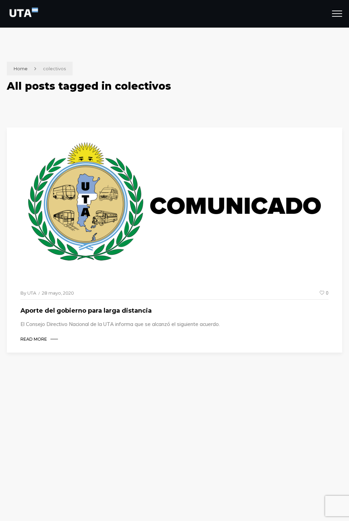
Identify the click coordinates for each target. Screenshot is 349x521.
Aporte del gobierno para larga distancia (86, 310)
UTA (31, 293)
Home (21, 68)
